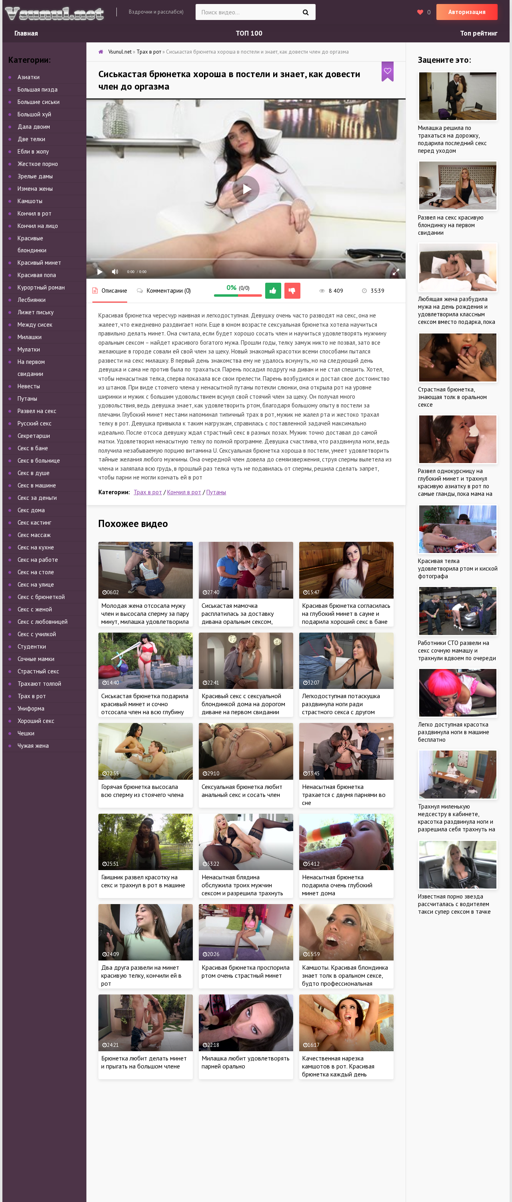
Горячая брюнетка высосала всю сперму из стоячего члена (142, 791)
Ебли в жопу (33, 151)
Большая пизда (38, 89)
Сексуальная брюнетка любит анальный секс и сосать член (242, 791)
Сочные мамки (36, 659)
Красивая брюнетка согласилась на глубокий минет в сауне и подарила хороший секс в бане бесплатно (346, 617)
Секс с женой (35, 609)
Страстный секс (38, 671)
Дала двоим (34, 126)
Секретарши (34, 435)
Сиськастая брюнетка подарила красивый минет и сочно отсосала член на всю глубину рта (144, 708)
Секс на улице (36, 584)
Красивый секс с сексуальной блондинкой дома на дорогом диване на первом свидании (243, 704)
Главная (26, 33)
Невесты (29, 386)
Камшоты (30, 201)
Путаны (216, 492)
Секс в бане (33, 448)
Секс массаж (34, 535)
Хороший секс (36, 721)
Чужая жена (33, 745)
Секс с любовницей (43, 621)
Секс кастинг (34, 522)
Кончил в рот (184, 492)
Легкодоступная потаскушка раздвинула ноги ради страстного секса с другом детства (341, 708)
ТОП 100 (249, 33)
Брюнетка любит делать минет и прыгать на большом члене (144, 1062)
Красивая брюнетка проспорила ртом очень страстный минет (246, 971)
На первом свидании (31, 367)
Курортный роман (41, 287)
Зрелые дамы (35, 176)
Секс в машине (37, 485)
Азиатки (29, 77)
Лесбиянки (32, 299)
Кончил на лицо (38, 226)
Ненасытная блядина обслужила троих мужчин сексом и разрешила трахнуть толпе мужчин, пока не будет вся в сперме (242, 893)
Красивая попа (37, 275)
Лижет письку (36, 312)
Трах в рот (148, 492)
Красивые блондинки (32, 244)
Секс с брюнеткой (41, 597)
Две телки (31, 139)
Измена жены (35, 188)
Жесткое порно (38, 164)
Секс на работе (38, 559)
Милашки (30, 337)
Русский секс (35, 423)
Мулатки (29, 349)
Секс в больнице (39, 460)
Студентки (32, 646)
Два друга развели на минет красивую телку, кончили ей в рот (141, 975)
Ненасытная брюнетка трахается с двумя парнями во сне (344, 795)
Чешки (26, 733)
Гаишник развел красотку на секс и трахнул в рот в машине (143, 881)
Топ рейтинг (479, 33)
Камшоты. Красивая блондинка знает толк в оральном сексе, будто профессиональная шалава (345, 979)
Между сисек (35, 324)
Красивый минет (39, 262)
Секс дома (31, 510)
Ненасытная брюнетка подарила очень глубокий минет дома (337, 885)
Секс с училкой (37, 634)
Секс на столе (36, 572)
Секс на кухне (36, 547)
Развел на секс (37, 411)
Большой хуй (34, 114)
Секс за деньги (37, 497)
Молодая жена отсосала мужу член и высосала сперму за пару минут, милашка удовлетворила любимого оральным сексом (145, 617)
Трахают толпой (39, 683)
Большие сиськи (39, 102)
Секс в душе (34, 473)
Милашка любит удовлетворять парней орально (246, 1062)
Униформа (31, 708)
